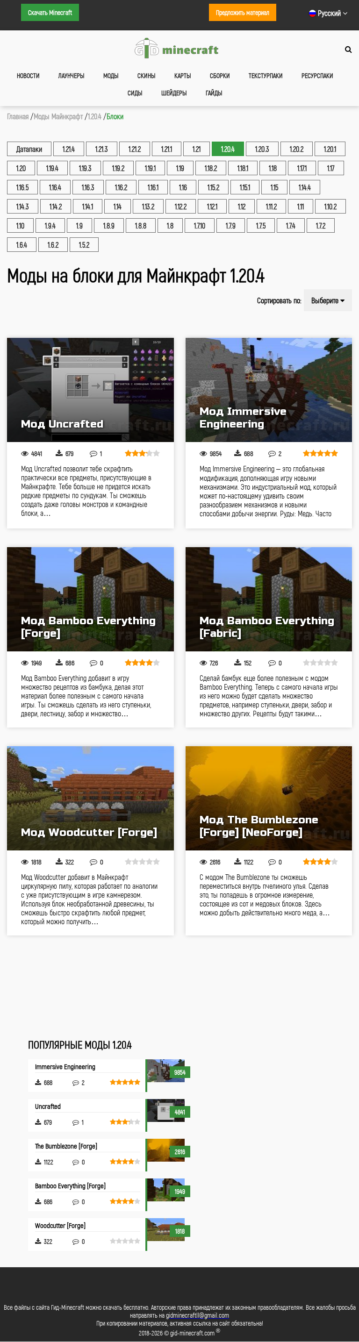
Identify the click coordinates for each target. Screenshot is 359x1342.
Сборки (220, 75)
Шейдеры (174, 93)
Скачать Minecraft (50, 12)
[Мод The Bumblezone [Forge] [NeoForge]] (269, 798)
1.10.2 (330, 206)
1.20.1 (330, 148)
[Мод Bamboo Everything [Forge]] (90, 599)
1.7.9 (231, 225)
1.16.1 (153, 187)
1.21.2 (135, 148)
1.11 (300, 206)
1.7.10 (199, 225)
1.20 (21, 168)
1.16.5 (22, 187)
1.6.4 (21, 244)
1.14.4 (305, 187)
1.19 (180, 168)
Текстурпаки (266, 75)
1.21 (197, 148)
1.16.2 (121, 187)
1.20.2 (296, 148)
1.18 (273, 168)
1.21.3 (101, 148)
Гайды (214, 93)
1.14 (118, 206)
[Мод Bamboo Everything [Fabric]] (269, 599)
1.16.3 (88, 187)
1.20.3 (262, 148)
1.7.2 (320, 225)
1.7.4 (290, 225)
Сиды (135, 93)
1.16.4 (55, 187)
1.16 (183, 187)
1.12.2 (181, 206)
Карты (182, 75)
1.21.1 (166, 148)
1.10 (20, 225)
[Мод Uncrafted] (90, 390)
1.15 (274, 187)
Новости (28, 75)
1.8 (170, 225)
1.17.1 (302, 168)
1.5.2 (84, 244)
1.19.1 (150, 168)
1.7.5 (261, 225)
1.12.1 (212, 206)
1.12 (241, 206)
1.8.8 (140, 225)
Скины (146, 75)
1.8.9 (109, 225)
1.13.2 (148, 206)
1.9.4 (50, 225)
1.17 (331, 168)
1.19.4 (52, 168)
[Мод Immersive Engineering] (269, 390)
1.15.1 (245, 187)
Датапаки (29, 148)
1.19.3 (85, 168)
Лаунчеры (71, 75)
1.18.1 (242, 168)
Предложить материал (242, 12)
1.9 (79, 225)
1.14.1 (87, 206)
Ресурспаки (317, 75)
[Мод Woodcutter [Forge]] (90, 798)
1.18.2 (211, 168)
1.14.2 (56, 206)
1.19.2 (118, 168)
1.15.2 (213, 187)
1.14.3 (22, 206)
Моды (111, 75)
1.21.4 (69, 148)
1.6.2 (53, 244)
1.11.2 (271, 206)
